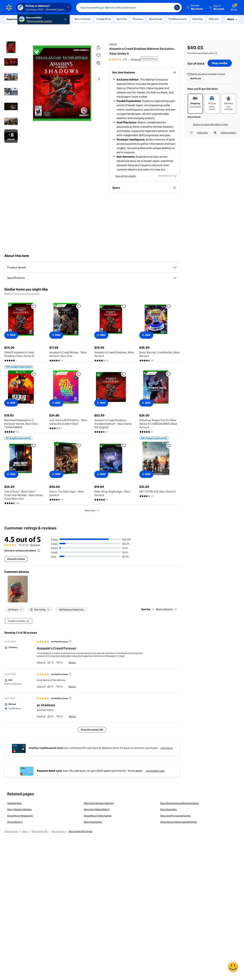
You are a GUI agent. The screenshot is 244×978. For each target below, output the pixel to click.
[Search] (177, 7)
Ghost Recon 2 (14, 821)
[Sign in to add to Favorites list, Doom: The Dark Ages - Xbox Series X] (79, 445)
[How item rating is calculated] (38, 550)
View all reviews (16, 558)
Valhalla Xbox (14, 803)
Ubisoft (113, 43)
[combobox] (129, 7)
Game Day (197, 18)
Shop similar (220, 63)
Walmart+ (214, 18)
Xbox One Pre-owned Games (175, 815)
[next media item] (99, 78)
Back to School (83, 18)
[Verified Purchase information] (70, 641)
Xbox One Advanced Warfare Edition (179, 803)
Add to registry (228, 132)
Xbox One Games (93, 821)
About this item (16, 256)
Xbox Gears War (168, 809)
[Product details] (175, 267)
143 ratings (135, 59)
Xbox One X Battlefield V (96, 809)
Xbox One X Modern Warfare (99, 803)
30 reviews (35, 545)
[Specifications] (175, 278)
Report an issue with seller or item (210, 124)
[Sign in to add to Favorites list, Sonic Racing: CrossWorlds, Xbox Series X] (169, 306)
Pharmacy (138, 18)
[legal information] (216, 53)
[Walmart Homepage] (9, 7)
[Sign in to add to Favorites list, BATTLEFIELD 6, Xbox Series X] (169, 445)
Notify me (195, 78)
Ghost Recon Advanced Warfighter (178, 821)
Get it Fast (121, 18)
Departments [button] (13, 19)
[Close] (66, 19)
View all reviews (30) (92, 729)
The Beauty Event (177, 18)
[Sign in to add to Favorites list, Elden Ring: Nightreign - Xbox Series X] (124, 445)
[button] (195, 7)
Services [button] (36, 19)
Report (72, 662)
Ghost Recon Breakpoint (20, 815)
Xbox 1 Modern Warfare (19, 809)
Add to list (202, 132)
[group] (124, 59)
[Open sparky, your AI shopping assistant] (233, 967)
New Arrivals (155, 18)
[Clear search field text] (169, 7)
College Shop (103, 18)
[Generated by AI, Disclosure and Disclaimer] (175, 176)
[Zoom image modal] (98, 63)
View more (89, 510)
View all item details (125, 176)
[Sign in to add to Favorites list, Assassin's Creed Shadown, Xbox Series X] (124, 306)
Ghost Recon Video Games (97, 815)
